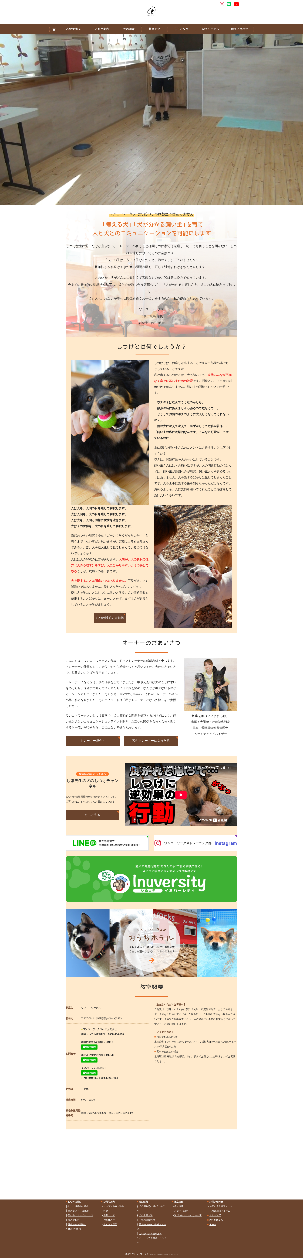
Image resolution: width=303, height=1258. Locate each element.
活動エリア (109, 1215)
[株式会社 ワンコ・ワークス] (151, 11)
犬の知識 (129, 29)
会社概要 (178, 1206)
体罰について (75, 1229)
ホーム (53, 29)
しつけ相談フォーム (220, 1210)
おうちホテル (210, 29)
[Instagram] (222, 4)
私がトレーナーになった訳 (143, 700)
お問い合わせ (239, 29)
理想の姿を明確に (77, 1224)
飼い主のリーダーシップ (80, 1215)
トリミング (181, 29)
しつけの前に (72, 29)
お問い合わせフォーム (221, 1206)
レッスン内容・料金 (113, 1206)
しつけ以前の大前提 (78, 1206)
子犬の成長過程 (147, 1220)
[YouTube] (236, 4)
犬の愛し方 (73, 1220)
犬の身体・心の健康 (78, 1210)
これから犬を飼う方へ (150, 1233)
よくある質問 (110, 1224)
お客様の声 (109, 1220)
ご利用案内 (101, 29)
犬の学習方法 (146, 1215)
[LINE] (229, 4)
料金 (105, 1210)
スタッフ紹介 (181, 1210)
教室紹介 (154, 29)
